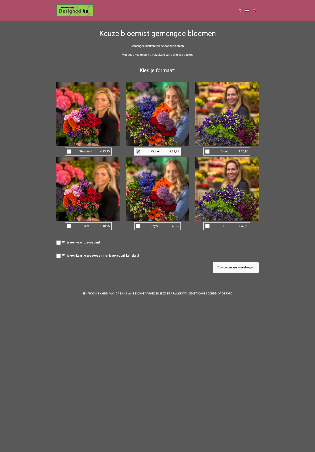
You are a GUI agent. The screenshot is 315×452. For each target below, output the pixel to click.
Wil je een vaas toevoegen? (81, 242)
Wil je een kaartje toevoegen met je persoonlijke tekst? (100, 255)
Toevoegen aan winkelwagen (235, 267)
